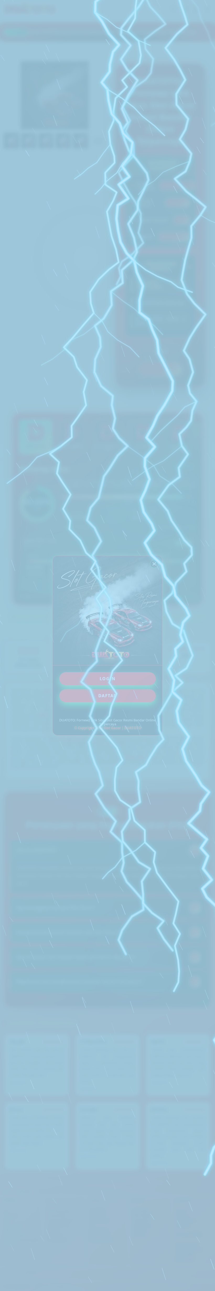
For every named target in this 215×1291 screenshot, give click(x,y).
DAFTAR (107, 696)
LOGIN (108, 679)
